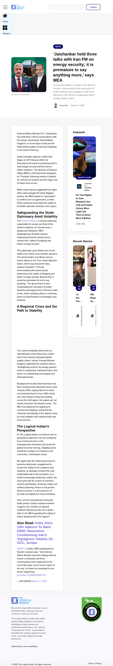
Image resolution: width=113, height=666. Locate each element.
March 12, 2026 (39, 581)
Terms (91, 663)
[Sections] (5, 27)
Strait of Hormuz (29, 221)
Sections (6, 33)
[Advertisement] (37, 330)
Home (5, 21)
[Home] (5, 15)
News (58, 46)
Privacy (98, 663)
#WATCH (21, 548)
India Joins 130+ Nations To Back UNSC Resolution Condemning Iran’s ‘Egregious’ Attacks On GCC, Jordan (35, 533)
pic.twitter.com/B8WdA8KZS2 (31, 575)
